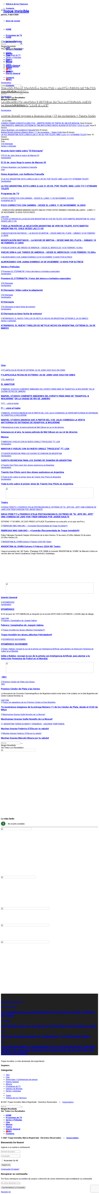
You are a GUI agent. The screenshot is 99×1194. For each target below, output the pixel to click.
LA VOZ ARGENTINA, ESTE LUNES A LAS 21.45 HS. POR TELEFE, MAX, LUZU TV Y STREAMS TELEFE (44, 134)
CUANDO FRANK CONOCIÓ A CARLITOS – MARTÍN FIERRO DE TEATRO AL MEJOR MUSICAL (40, 123)
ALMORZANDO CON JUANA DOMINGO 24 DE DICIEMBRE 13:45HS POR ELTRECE (42, 262)
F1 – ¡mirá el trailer (11, 408)
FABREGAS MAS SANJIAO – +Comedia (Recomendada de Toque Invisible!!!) (40, 530)
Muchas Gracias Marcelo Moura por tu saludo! (25, 738)
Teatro (8, 64)
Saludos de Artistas (14, 1089)
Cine (8, 60)
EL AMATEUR (8, 384)
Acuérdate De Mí (11, 1160)
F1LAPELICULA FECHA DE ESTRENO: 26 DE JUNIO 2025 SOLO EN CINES (38, 375)
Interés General (13, 73)
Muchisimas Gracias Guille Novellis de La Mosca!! (27, 719)
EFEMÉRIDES (7, 609)
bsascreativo (68, 1102)
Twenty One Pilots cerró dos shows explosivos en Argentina (32, 472)
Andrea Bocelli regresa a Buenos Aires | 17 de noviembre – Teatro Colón (48, 115)
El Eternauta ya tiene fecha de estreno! (21, 313)
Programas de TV (14, 35)
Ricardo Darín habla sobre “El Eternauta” (22, 150)
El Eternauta (7, 302)
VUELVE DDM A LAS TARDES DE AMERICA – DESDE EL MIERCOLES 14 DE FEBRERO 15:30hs (48, 252)
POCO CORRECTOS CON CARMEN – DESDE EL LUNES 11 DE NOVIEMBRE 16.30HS (43, 205)
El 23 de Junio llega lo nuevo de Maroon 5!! (23, 162)
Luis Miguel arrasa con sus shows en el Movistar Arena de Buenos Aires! (48, 1026)
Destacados (6, 82)
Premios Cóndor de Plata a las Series (20, 689)
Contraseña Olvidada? (10, 1169)
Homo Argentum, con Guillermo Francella (18, 130)
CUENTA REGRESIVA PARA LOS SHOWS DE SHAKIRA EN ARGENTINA (36, 460)
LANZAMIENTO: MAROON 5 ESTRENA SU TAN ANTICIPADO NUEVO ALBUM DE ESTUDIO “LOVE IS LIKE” (46, 103)
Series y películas (8, 146)
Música (9, 62)
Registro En (6, 1192)
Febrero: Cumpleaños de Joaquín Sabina (22, 625)
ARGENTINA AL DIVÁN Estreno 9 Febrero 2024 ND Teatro (30, 546)
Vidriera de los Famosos (17, 4)
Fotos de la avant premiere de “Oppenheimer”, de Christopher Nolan (45, 1036)
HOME (8, 29)
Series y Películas (13, 57)
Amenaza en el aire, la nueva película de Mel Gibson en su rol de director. (39, 432)
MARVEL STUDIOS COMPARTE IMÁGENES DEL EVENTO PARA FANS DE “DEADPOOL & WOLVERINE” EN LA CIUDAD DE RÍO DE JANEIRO (45, 397)
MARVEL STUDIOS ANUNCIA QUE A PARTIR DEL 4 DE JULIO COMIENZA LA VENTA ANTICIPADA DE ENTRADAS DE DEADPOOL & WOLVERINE (43, 421)
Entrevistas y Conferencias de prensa (21, 1079)
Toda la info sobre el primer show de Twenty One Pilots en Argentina (37, 484)
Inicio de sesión (13, 21)
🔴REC (9, 79)
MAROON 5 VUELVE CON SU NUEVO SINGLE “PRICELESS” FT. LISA (35, 448)
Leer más (5, 216)
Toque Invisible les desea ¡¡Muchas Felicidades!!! (26, 634)
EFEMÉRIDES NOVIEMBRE (14, 644)
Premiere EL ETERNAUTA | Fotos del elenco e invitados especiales (36, 278)
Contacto (10, 8)
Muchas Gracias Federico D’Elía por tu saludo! (25, 728)
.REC (3, 684)
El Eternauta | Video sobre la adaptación (22, 290)
